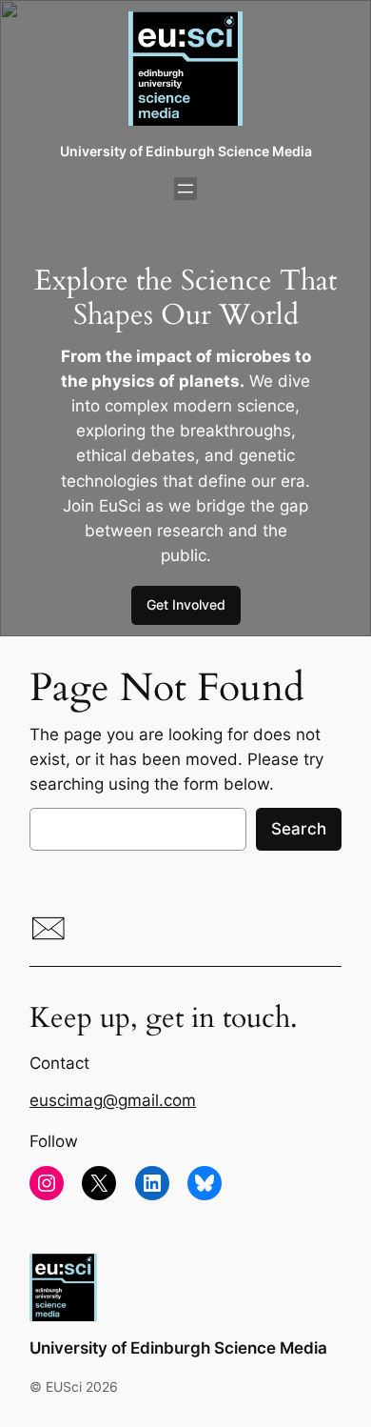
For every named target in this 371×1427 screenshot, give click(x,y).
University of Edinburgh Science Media (186, 151)
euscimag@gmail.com (112, 1100)
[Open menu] (185, 188)
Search (298, 828)
